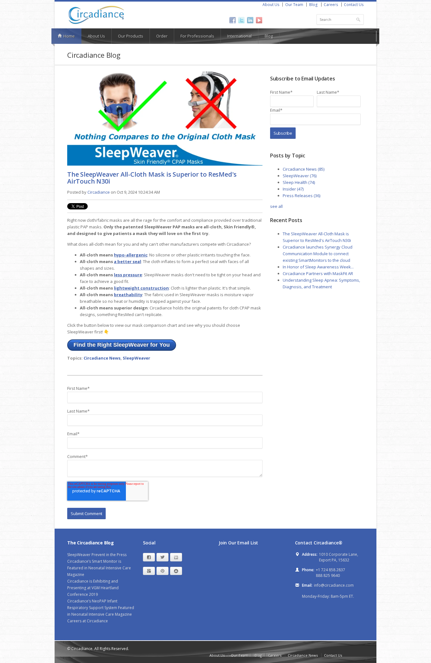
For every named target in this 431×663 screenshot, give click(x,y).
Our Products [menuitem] (130, 36)
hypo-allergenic (130, 255)
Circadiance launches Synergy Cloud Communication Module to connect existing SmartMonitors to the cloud (317, 253)
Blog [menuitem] (269, 36)
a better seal (127, 261)
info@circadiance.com (334, 585)
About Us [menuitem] (96, 36)
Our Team (294, 4)
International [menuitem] (239, 36)
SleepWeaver (136, 358)
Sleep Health (299, 182)
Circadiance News (102, 358)
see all (276, 206)
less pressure (128, 275)
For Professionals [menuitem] (197, 36)
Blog (313, 4)
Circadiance (98, 192)
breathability (128, 294)
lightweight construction (141, 288)
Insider (293, 189)
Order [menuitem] (162, 36)
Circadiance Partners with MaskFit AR (318, 273)
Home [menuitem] (68, 36)
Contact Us (353, 4)
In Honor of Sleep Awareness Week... (318, 267)
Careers (331, 4)
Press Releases (301, 195)
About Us (271, 4)
